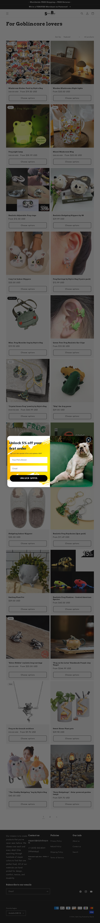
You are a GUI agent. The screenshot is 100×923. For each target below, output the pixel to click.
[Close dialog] (88, 440)
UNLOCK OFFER (28, 478)
